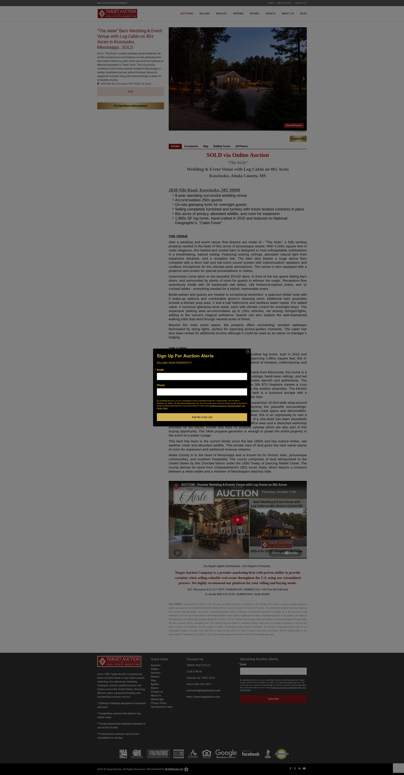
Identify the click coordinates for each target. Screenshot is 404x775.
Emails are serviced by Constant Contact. (225, 405)
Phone (161, 385)
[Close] (248, 351)
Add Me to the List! (202, 417)
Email (160, 369)
